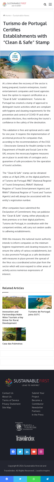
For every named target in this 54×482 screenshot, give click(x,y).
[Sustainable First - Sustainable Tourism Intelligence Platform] (14, 4)
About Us (7, 396)
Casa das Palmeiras (12, 343)
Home (8, 15)
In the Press (38, 414)
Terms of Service (10, 400)
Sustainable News (21, 15)
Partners (36, 411)
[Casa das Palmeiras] (14, 334)
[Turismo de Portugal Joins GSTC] (40, 302)
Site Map (6, 407)
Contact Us (7, 393)
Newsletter (37, 407)
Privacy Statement (11, 403)
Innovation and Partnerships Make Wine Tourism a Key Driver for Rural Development (12, 317)
